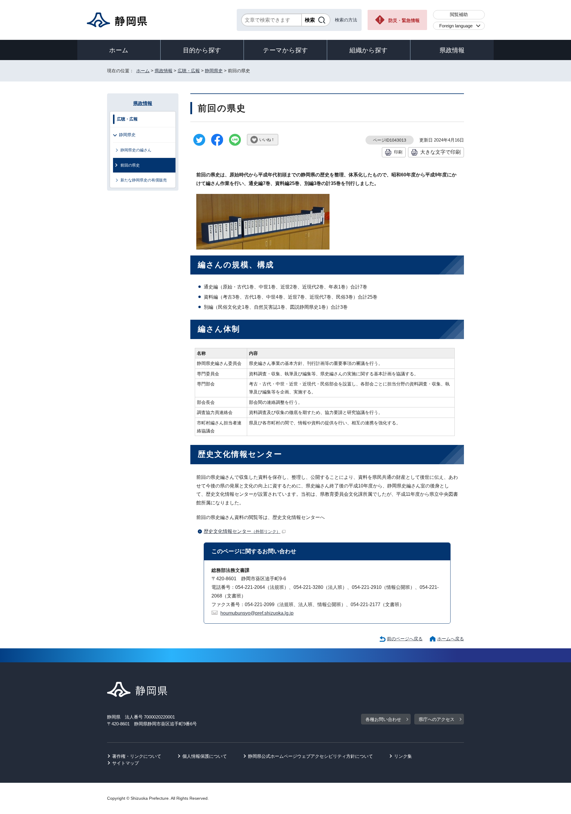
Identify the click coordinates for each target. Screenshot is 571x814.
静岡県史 (214, 70)
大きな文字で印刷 (440, 152)
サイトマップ (125, 763)
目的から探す (202, 50)
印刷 (398, 152)
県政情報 (452, 50)
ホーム (118, 50)
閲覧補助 (459, 14)
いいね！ (267, 139)
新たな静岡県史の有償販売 (143, 180)
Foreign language (456, 25)
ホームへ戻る (450, 638)
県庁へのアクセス (436, 719)
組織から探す (368, 50)
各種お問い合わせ (383, 719)
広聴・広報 (189, 70)
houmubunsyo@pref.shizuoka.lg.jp (257, 613)
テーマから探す (285, 50)
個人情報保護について (204, 756)
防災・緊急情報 (404, 20)
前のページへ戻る (405, 638)
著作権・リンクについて (136, 756)
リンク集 (403, 756)
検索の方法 (346, 19)
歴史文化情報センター (242, 531)
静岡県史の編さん (135, 150)
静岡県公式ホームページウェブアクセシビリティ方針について (310, 756)
